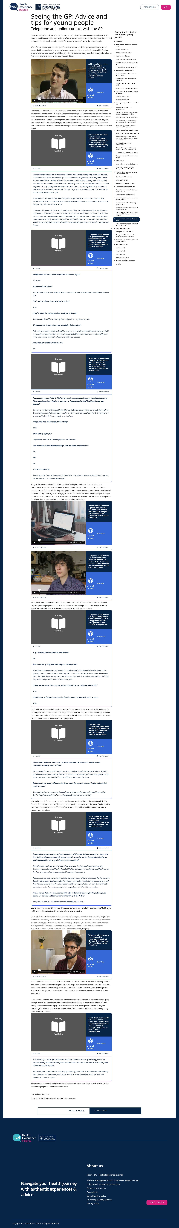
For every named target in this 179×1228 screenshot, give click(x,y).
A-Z (165, 7)
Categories (150, 7)
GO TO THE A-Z (157, 1202)
